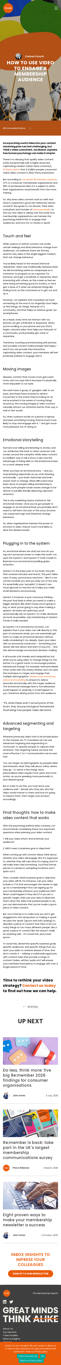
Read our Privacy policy (36, 1351)
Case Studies (10, 1335)
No (42, 1356)
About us (8, 1328)
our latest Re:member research (39, 179)
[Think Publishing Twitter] (11, 1302)
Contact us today (39, 985)
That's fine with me (27, 1356)
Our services (9, 1332)
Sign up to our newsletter (30, 1273)
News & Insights (11, 1338)
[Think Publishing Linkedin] (4, 1302)
